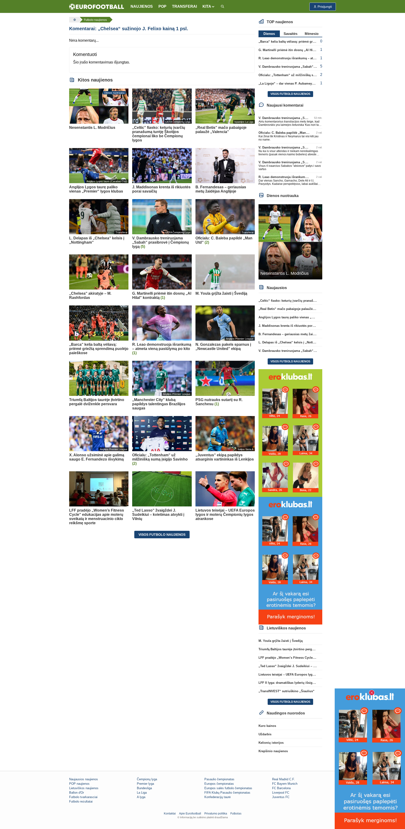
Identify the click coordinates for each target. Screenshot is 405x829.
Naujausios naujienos (83, 779)
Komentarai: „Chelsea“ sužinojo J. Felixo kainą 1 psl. (128, 28)
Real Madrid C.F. (283, 779)
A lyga (141, 797)
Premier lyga (145, 783)
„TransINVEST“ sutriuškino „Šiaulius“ (287, 691)
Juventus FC (280, 797)
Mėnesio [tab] (312, 34)
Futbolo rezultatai (81, 801)
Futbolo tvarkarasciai (83, 797)
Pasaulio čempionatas (219, 779)
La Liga (142, 792)
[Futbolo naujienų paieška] (222, 7)
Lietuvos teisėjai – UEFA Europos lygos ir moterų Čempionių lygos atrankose (315, 674)
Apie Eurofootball (190, 813)
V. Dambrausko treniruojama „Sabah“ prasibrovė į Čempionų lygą (307, 66)
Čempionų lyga (147, 779)
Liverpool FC (280, 792)
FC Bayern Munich (284, 783)
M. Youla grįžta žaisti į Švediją (281, 641)
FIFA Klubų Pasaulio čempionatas (227, 792)
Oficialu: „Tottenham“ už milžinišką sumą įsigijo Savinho (300, 75)
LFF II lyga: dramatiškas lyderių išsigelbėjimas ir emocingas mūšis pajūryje (314, 682)
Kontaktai (170, 813)
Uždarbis (265, 734)
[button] (209, 7)
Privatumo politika (215, 813)
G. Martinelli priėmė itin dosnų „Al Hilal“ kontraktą (295, 50)
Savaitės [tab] (290, 34)
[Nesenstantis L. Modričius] (290, 242)
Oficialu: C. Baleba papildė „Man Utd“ (286, 132)
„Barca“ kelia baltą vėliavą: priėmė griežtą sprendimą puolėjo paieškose (311, 41)
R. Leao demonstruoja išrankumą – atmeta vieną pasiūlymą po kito (307, 58)
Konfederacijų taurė (217, 797)
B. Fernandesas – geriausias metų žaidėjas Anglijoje (297, 334)
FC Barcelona (281, 788)
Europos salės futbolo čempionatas (228, 788)
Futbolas (235, 813)
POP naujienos (79, 783)
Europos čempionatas (219, 783)
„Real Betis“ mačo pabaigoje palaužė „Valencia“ (294, 309)
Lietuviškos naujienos (83, 788)
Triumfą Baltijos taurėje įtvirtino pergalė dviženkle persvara (301, 649)
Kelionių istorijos (271, 742)
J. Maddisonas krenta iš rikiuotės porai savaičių (293, 325)
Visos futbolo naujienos (162, 534)
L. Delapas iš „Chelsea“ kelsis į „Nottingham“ (292, 342)
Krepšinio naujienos (273, 751)
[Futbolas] (74, 19)
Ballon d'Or (76, 792)
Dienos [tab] (269, 34)
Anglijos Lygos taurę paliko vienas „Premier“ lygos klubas (301, 317)
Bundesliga (144, 788)
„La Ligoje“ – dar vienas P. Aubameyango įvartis (294, 83)
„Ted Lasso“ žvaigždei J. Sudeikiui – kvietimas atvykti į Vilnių (304, 666)
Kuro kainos (267, 726)
